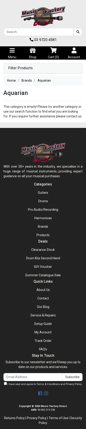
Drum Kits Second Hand (43, 258)
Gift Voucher (43, 266)
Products (43, 235)
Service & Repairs (43, 315)
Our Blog (43, 307)
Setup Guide (43, 324)
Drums (43, 201)
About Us (43, 290)
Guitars (43, 192)
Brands (43, 226)
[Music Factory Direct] (43, 16)
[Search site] (78, 32)
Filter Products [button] (20, 68)
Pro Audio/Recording (43, 209)
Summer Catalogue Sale (43, 275)
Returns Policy (14, 418)
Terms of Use (58, 418)
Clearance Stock (43, 250)
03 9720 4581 (45, 40)
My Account (43, 332)
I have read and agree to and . (44, 384)
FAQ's (43, 349)
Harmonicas (43, 218)
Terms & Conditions (48, 384)
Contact (43, 298)
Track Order (43, 341)
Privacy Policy (73, 384)
